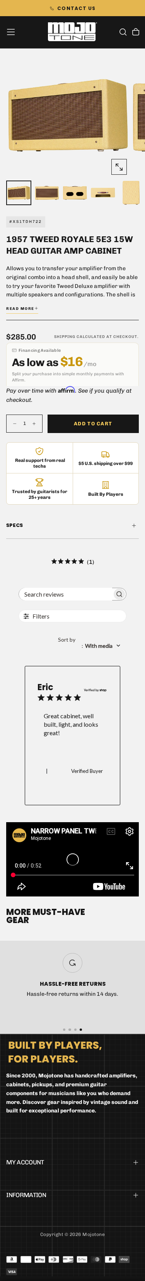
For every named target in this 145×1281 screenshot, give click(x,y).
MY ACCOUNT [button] (25, 1162)
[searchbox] (66, 594)
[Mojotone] (55, 1052)
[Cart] (135, 32)
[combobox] (92, 645)
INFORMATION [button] (26, 1195)
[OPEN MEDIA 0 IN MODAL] (119, 167)
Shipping (64, 336)
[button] (10, 32)
